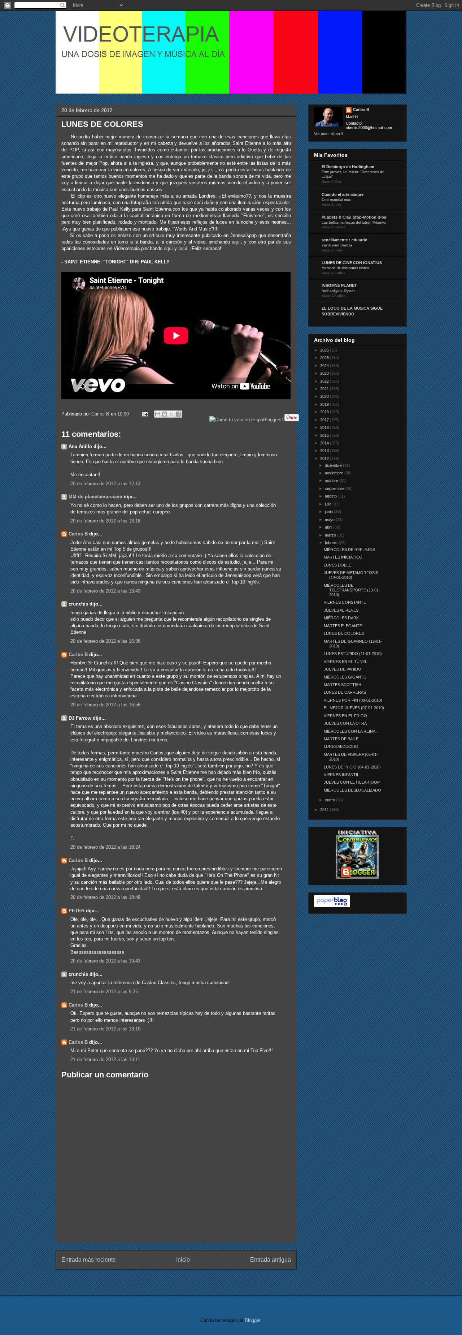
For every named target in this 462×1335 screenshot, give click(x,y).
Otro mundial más (336, 200)
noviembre (334, 473)
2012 (325, 458)
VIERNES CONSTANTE (345, 602)
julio (328, 504)
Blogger (252, 1320)
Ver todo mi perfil (328, 134)
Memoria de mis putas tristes (345, 268)
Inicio (183, 1260)
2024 (325, 365)
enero (330, 800)
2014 (325, 443)
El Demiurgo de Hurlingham (348, 166)
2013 (325, 450)
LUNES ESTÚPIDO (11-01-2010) (353, 653)
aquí (236, 242)
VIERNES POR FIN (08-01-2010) (353, 700)
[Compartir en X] (171, 414)
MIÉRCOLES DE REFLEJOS (349, 549)
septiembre (335, 488)
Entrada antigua (270, 1260)
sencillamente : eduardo (344, 240)
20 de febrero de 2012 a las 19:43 (105, 961)
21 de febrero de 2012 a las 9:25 (104, 991)
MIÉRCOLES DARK (341, 618)
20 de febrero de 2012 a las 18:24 (105, 847)
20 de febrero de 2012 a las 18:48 (105, 897)
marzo (331, 535)
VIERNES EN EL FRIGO (345, 716)
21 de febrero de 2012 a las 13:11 (105, 1059)
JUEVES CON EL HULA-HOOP (352, 782)
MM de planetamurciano (95, 496)
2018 (325, 412)
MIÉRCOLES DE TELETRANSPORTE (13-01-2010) (352, 590)
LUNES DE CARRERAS (345, 692)
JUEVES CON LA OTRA (345, 723)
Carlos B (101, 414)
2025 (325, 358)
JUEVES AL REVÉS (341, 610)
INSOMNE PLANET (339, 285)
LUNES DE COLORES (344, 633)
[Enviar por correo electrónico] (157, 414)
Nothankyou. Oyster (338, 291)
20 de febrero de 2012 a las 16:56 (105, 704)
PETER (76, 910)
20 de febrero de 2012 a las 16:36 (105, 641)
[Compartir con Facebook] (178, 414)
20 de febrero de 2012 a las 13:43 (105, 591)
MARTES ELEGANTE (343, 626)
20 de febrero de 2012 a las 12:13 (105, 483)
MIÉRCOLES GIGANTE (345, 677)
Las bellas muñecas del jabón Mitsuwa (354, 222)
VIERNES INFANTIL (341, 774)
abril (329, 527)
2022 (325, 381)
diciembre (334, 465)
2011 (325, 810)
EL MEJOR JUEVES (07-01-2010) (354, 708)
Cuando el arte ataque (342, 194)
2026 (325, 350)
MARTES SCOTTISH (342, 684)
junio (329, 511)
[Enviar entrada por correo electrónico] (145, 414)
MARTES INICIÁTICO (343, 557)
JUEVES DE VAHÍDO (342, 669)
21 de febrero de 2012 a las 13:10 (105, 1029)
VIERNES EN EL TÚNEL (345, 661)
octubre (332, 480)
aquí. (183, 248)
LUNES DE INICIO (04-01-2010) (352, 767)
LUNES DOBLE (337, 565)
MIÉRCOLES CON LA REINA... (351, 731)
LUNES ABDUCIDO (341, 746)
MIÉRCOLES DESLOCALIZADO (352, 790)
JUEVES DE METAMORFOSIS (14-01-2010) (351, 575)
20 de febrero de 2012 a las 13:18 (105, 521)
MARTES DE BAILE (341, 739)
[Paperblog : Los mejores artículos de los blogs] (332, 906)
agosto (331, 496)
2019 (325, 404)
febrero (332, 543)
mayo (330, 519)
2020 (325, 396)
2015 (325, 435)
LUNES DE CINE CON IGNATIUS (352, 262)
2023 (325, 373)
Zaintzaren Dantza (337, 245)
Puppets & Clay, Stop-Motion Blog (354, 217)
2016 (325, 427)
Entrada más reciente (88, 1260)
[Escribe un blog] (164, 414)
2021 (325, 389)
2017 (325, 420)
